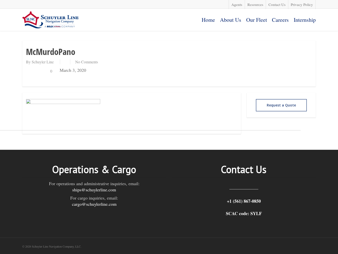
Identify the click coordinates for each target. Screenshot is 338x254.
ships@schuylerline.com (94, 190)
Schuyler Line (43, 61)
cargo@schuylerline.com (94, 204)
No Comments (86, 61)
